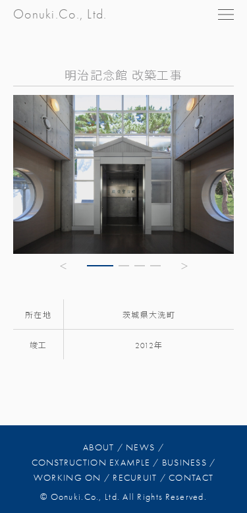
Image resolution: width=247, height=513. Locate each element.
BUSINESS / (189, 462)
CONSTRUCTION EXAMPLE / (95, 462)
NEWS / (145, 447)
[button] (63, 265)
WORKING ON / (72, 477)
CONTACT (191, 477)
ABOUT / (103, 447)
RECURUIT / (139, 477)
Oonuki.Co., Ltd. (60, 14)
